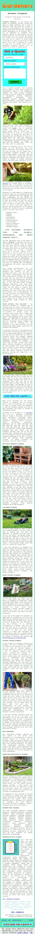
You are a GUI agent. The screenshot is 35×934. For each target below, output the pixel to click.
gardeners (6, 271)
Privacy (31, 920)
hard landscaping (9, 871)
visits (24, 43)
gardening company (22, 339)
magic (12, 384)
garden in (9, 243)
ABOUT (20, 10)
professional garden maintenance (15, 857)
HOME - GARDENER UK (17, 912)
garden (5, 23)
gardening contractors (10, 284)
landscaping (6, 136)
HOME (13, 10)
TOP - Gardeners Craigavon (11, 899)
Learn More (22, 933)
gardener (22, 45)
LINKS (16, 10)
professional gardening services (20, 868)
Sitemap (4, 920)
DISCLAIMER (30, 10)
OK (31, 933)
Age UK (26, 195)
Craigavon (29, 412)
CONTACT (24, 10)
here (18, 834)
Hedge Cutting (17, 920)
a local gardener (13, 28)
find (8, 810)
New (9, 920)
